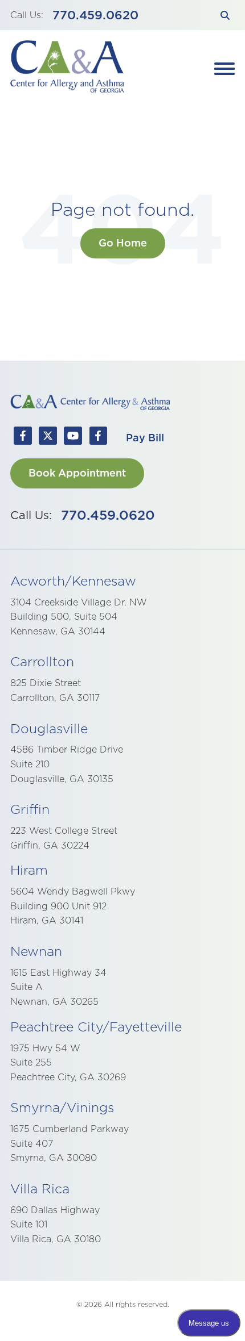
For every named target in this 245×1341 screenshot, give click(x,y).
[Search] (225, 15)
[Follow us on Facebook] (22, 438)
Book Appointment (77, 473)
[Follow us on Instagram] (98, 438)
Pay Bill (145, 438)
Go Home (123, 243)
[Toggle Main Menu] (224, 68)
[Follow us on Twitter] (47, 438)
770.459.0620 (95, 15)
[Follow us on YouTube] (72, 438)
